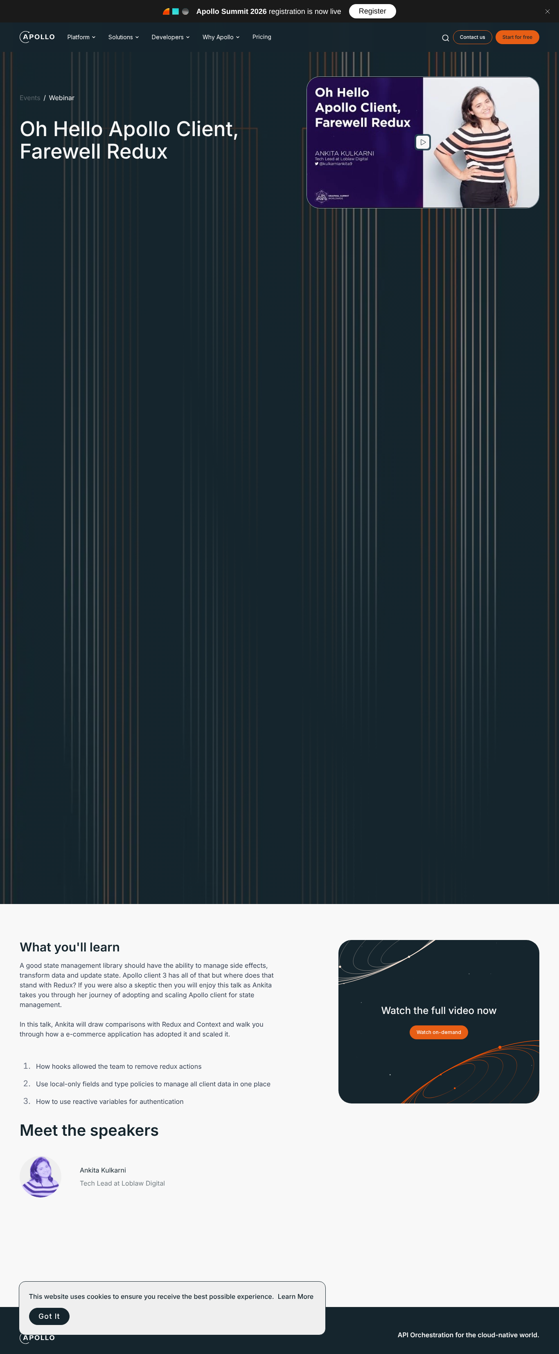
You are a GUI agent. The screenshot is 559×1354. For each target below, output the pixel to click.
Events (30, 98)
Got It (49, 1316)
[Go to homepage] (37, 37)
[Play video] (423, 142)
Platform (79, 37)
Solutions (120, 37)
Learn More (296, 1296)
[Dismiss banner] (547, 11)
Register (372, 11)
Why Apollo (218, 37)
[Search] (446, 37)
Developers (168, 37)
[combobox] (446, 37)
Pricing (261, 37)
